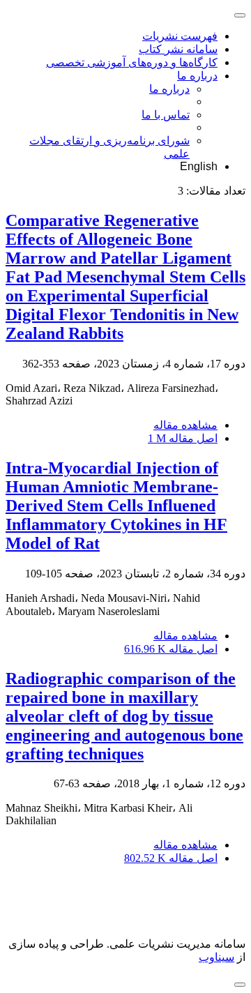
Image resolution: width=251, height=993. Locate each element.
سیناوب (216, 957)
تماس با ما (166, 115)
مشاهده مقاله (185, 425)
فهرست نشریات (180, 36)
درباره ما (197, 76)
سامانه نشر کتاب (178, 49)
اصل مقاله (183, 438)
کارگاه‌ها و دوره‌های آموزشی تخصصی (132, 62)
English (199, 166)
